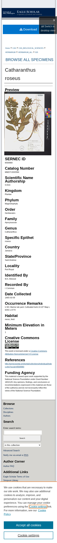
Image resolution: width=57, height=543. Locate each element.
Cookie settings (38, 506)
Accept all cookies (28, 525)
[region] (28, 512)
